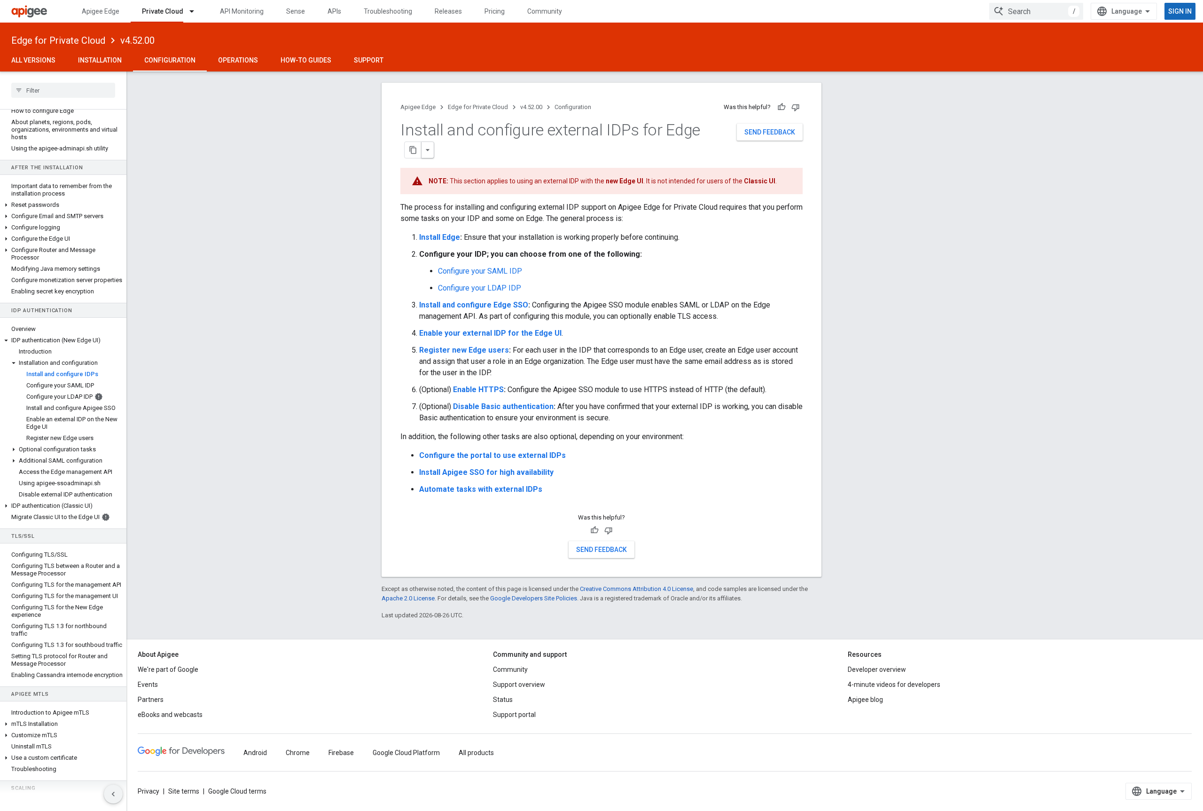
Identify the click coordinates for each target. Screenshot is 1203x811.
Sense (295, 11)
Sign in (1180, 11)
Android (255, 752)
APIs (334, 11)
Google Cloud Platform (406, 752)
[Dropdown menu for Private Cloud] (196, 11)
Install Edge (439, 237)
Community (544, 11)
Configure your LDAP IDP (479, 287)
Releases (448, 11)
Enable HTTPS (478, 389)
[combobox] (1036, 11)
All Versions (33, 60)
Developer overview (877, 669)
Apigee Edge (100, 11)
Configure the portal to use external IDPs (492, 455)
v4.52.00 (137, 40)
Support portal (514, 714)
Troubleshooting (388, 11)
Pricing (494, 11)
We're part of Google (168, 669)
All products (476, 752)
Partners (151, 699)
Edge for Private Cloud (58, 40)
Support (368, 60)
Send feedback (769, 132)
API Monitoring (242, 11)
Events (148, 684)
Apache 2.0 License (408, 598)
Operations (238, 60)
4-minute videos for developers (894, 684)
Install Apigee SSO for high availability (486, 472)
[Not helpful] (796, 107)
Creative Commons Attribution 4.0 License (636, 588)
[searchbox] (63, 90)
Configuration (169, 60)
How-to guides (306, 60)
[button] (63, 205)
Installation (100, 60)
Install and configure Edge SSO (473, 304)
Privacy (148, 791)
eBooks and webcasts (170, 714)
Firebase (341, 752)
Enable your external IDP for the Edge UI (490, 333)
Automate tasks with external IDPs (480, 489)
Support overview (519, 684)
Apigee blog (865, 699)
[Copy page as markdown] (413, 150)
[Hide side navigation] (113, 794)
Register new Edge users (464, 350)
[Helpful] (781, 107)
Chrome (298, 752)
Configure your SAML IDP (480, 271)
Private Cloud (162, 11)
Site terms (183, 791)
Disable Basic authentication (503, 406)
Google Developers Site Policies (533, 598)
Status (503, 699)
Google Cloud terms (237, 791)
